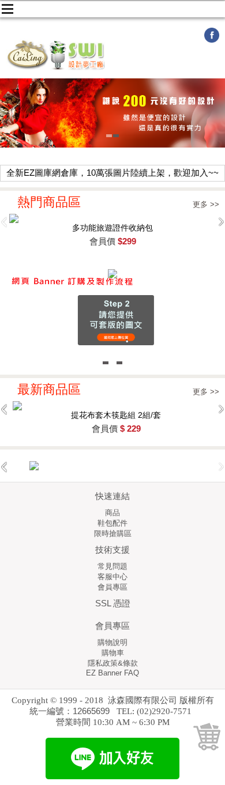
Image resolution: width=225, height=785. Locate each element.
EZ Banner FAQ (112, 673)
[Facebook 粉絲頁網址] (211, 40)
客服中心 (112, 576)
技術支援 (112, 549)
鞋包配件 (112, 523)
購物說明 (112, 642)
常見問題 (112, 566)
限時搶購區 (113, 533)
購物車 (113, 652)
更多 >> (206, 204)
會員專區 (112, 587)
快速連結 (112, 496)
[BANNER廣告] (112, 465)
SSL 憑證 (112, 603)
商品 (112, 512)
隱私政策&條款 (113, 663)
